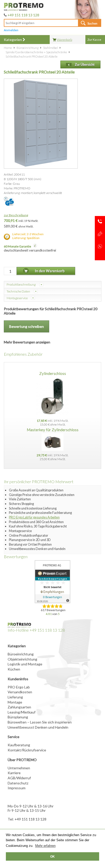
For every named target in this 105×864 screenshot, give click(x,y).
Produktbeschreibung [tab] (21, 284)
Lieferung (15, 697)
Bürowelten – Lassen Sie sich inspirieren (40, 722)
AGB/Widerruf (19, 778)
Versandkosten (20, 692)
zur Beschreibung (16, 215)
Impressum (16, 788)
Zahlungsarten (19, 707)
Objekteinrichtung (22, 659)
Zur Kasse (94, 39)
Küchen (14, 669)
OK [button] (52, 856)
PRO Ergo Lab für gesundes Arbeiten (34, 517)
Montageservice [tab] (17, 298)
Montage (15, 702)
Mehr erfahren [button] (45, 846)
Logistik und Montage (25, 664)
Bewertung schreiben (26, 326)
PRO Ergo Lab (19, 687)
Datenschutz (18, 783)
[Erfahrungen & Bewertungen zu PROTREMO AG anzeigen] (52, 581)
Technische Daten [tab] (19, 291)
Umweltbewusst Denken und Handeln (38, 727)
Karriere (14, 773)
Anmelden (11, 30)
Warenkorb (64, 39)
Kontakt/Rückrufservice (27, 750)
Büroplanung (18, 717)
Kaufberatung (19, 745)
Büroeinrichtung (21, 654)
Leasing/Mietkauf (21, 712)
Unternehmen (19, 768)
